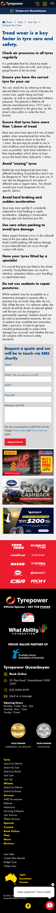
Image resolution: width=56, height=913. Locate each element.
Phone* (21, 374)
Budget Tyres (10, 862)
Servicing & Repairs (14, 811)
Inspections (9, 807)
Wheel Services (12, 819)
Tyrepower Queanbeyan (30, 10)
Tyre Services (10, 815)
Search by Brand (12, 771)
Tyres (7, 759)
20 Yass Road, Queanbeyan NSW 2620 (29, 682)
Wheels (8, 783)
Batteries (8, 803)
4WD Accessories (13, 799)
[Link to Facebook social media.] (28, 906)
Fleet (7, 835)
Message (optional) (14, 405)
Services (9, 795)
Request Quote (15, 442)
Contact (8, 827)
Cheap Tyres (10, 866)
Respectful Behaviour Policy (15, 898)
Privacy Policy (19, 430)
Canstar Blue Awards (14, 858)
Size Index (9, 854)
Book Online (11, 831)
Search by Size (11, 767)
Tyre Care (9, 775)
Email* (8, 385)
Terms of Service (39, 430)
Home (8, 22)
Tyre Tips (8, 779)
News (7, 839)
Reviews (9, 843)
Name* (8, 364)
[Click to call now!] (37, 4)
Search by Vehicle (13, 763)
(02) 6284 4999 (19, 690)
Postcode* (10, 395)
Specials (9, 823)
